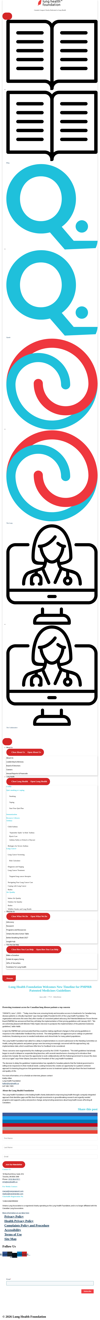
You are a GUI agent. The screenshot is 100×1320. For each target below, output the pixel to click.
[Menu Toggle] (7, 16)
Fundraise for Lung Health (16, 967)
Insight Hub (10, 942)
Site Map (10, 1239)
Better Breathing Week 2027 (17, 938)
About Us (9, 758)
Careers (9, 770)
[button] (50, 1114)
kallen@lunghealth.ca (10, 1083)
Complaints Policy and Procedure (26, 1225)
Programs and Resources (16, 930)
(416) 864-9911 (14, 1179)
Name (4, 1144)
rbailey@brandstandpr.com (12, 1194)
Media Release (57, 997)
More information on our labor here (15, 1213)
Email (4, 1153)
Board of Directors (13, 766)
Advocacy (10, 922)
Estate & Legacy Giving (15, 959)
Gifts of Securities (13, 963)
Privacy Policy (14, 1216)
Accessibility (12, 1230)
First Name (6, 1135)
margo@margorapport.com (12, 1191)
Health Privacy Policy (18, 1221)
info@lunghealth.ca (9, 1182)
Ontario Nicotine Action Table (17, 934)
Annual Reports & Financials (17, 773)
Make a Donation (12, 955)
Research (10, 926)
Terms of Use (13, 1234)
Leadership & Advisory (15, 762)
